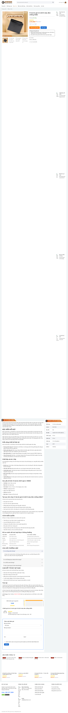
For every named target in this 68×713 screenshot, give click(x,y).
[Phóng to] (4, 36)
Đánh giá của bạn (7, 623)
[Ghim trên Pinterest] (34, 42)
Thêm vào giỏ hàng (34, 27)
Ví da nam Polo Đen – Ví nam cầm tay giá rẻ (41, 674)
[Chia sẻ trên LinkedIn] (36, 42)
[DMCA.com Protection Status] (6, 694)
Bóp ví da (15, 6)
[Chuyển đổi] (42, 551)
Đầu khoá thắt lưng (21, 6)
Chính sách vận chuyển (39, 692)
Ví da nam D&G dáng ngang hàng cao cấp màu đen (57, 674)
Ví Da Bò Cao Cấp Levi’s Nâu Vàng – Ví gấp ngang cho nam (9, 674)
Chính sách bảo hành (39, 690)
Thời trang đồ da (37, 6)
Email (25, 636)
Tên (5, 636)
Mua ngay (44, 27)
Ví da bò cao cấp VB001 (23, 673)
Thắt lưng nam (9, 6)
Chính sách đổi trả (38, 688)
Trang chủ (3, 6)
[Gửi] (53, 2)
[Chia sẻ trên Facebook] (30, 42)
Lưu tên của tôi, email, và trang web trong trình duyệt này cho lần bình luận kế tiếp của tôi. (22, 641)
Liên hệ (42, 6)
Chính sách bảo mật (39, 687)
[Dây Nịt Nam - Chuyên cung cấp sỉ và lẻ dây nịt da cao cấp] (7, 2)
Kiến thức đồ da (29, 6)
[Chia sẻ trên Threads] (32, 42)
